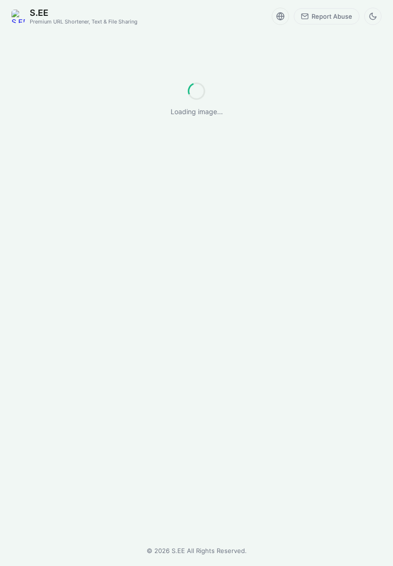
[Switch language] (280, 16)
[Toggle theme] (372, 16)
